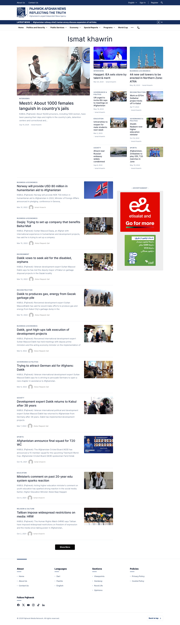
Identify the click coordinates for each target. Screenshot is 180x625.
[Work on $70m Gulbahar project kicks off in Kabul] (155, 96)
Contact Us (33, 2)
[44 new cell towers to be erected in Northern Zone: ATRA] (146, 58)
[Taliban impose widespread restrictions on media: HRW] (98, 516)
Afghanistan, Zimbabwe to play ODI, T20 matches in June (136, 156)
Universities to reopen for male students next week (101, 126)
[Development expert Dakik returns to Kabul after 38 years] (98, 405)
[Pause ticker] (158, 22)
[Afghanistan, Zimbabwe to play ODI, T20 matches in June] (155, 152)
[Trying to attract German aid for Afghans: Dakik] (98, 369)
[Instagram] (33, 605)
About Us (21, 2)
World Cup (123, 27)
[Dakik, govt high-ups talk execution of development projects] (98, 333)
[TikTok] (38, 605)
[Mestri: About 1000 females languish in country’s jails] (53, 71)
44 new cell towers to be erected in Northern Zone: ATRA (146, 78)
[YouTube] (28, 605)
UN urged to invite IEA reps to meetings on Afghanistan (101, 101)
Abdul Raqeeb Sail (42, 243)
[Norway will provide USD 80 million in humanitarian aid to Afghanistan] (98, 190)
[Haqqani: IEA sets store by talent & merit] (110, 58)
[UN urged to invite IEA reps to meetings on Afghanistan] (118, 96)
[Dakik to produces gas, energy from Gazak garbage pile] (98, 297)
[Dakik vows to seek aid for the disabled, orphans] (98, 262)
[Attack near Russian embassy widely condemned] (118, 152)
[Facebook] (18, 605)
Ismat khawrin (40, 207)
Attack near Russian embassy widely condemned (99, 156)
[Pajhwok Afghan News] (41, 12)
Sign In (143, 2)
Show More (65, 547)
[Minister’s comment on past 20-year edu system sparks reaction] (98, 480)
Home (21, 27)
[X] (23, 605)
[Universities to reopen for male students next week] (118, 123)
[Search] (161, 2)
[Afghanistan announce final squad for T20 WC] (98, 444)
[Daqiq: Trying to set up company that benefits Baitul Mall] (98, 226)
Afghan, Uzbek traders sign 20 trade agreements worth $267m (61, 22)
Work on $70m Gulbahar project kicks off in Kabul (137, 99)
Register (154, 2)
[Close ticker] (161, 22)
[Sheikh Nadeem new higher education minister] (155, 123)
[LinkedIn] (43, 605)
